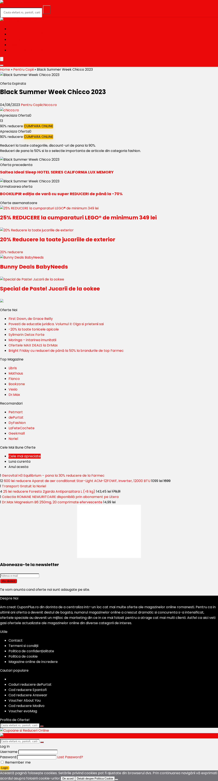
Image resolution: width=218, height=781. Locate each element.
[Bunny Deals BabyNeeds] (22, 257)
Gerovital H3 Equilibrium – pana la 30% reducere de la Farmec (53, 475)
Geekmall (17, 433)
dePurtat (16, 417)
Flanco (14, 378)
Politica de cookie (23, 656)
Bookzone (17, 384)
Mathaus (16, 373)
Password (8, 757)
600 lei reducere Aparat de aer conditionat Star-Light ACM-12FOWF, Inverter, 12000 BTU (77, 480)
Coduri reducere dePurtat (30, 684)
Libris (13, 368)
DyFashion (17, 422)
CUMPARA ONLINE (38, 126)
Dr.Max (14, 394)
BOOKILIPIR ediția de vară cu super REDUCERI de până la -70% (61, 193)
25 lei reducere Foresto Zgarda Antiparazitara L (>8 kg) (49, 491)
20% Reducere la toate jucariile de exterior (57, 239)
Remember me (17, 762)
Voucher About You (25, 700)
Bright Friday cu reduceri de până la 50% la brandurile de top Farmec (66, 350)
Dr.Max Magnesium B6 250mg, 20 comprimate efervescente (52, 502)
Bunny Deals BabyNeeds (34, 266)
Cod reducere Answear (28, 695)
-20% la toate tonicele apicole (34, 329)
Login (4, 768)
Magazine (18, 44)
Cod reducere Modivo (26, 705)
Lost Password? (70, 757)
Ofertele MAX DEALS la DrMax (33, 345)
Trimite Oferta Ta (26, 50)
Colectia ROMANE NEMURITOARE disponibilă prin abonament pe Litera (60, 496)
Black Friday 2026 (26, 34)
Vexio (13, 389)
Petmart (16, 412)
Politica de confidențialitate (31, 651)
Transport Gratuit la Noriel (24, 486)
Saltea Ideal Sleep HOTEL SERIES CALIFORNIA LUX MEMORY (57, 172)
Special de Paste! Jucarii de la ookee (50, 288)
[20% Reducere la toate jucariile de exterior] (37, 230)
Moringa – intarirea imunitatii (32, 340)
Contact (16, 640)
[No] (116, 779)
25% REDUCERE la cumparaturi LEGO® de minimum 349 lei (78, 217)
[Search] (1, 65)
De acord (67, 778)
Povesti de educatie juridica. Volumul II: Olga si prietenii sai (56, 324)
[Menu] (1, 59)
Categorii (18, 39)
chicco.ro (49, 104)
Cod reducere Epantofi (28, 689)
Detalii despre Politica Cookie (95, 778)
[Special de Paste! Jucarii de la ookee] (32, 279)
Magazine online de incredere (33, 661)
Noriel (13, 438)
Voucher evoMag (23, 711)
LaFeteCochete (21, 428)
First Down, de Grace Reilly (31, 318)
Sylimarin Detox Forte (26, 334)
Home (14, 28)
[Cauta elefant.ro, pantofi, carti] (47, 9)
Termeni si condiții (23, 645)
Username (8, 751)
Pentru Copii (23, 69)
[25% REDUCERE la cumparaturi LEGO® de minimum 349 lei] (49, 208)
